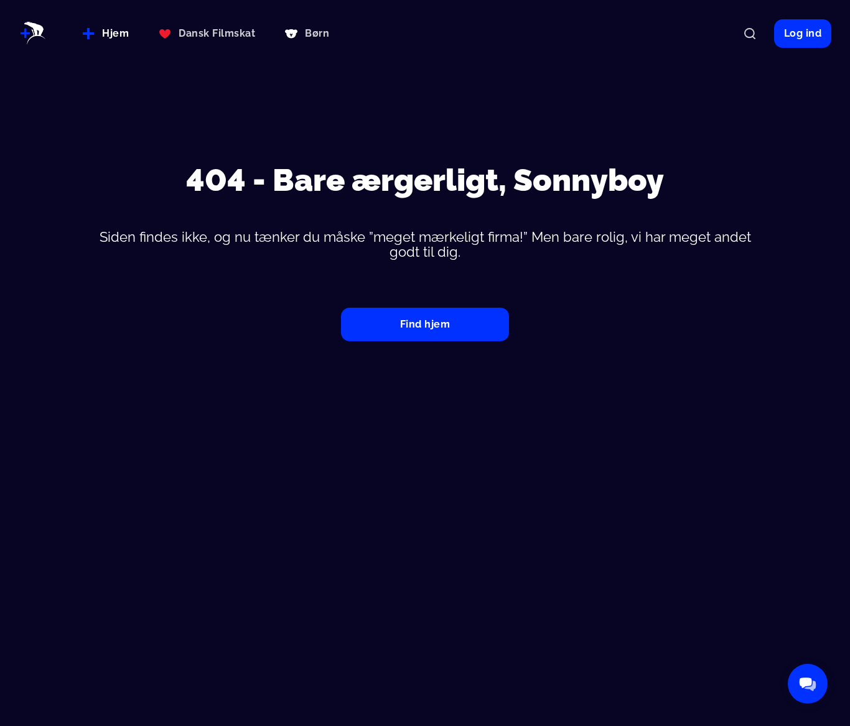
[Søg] (750, 33)
